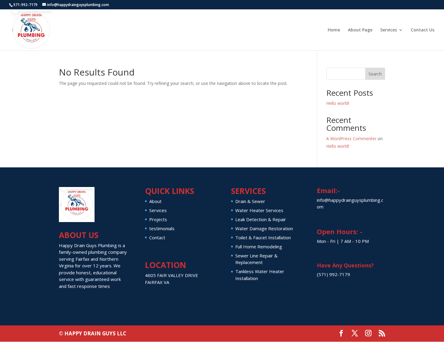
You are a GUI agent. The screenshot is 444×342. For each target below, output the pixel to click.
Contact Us (422, 30)
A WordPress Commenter (351, 138)
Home (334, 30)
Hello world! (337, 103)
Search (375, 74)
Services (388, 30)
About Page (360, 30)
